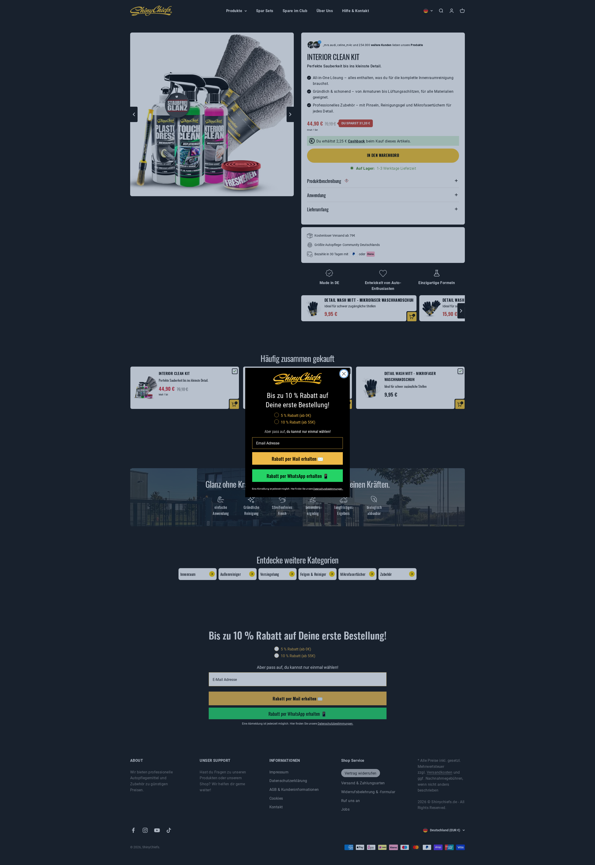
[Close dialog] (344, 374)
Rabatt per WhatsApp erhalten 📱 (298, 475)
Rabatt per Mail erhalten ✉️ (297, 458)
